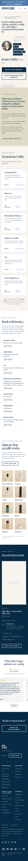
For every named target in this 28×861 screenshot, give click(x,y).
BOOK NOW (15, 755)
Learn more (19, 184)
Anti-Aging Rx (5, 810)
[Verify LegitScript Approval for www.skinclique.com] (4, 854)
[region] (14, 583)
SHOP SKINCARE (10, 463)
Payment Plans (5, 835)
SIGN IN (4, 755)
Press (16, 808)
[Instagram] (2, 842)
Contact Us (18, 819)
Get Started (7, 206)
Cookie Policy (5, 827)
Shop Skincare (19, 768)
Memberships (18, 794)
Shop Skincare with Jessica (14, 76)
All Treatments (5, 768)
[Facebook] (6, 842)
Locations (17, 797)
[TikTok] (9, 842)
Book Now (18, 4)
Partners (17, 811)
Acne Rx (4, 807)
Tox (3, 771)
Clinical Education (19, 805)
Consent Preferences (6, 833)
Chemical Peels (6, 781)
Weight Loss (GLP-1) (7, 798)
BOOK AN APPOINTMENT (14, 728)
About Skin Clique (19, 800)
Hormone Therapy (6, 804)
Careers (17, 803)
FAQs (16, 816)
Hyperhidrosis (5, 787)
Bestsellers (18, 771)
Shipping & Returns (17, 833)
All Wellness (5, 796)
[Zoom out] (24, 565)
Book (6, 184)
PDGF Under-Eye (6, 784)
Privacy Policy (5, 825)
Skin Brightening (6, 812)
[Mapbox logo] (5, 603)
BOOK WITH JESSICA (14, 69)
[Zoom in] (24, 563)
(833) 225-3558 (7, 750)
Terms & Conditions (14, 825)
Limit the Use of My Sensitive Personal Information (13, 829)
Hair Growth (5, 801)
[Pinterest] (12, 842)
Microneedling (5, 779)
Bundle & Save (19, 777)
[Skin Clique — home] (8, 8)
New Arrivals (18, 774)
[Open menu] (25, 8)
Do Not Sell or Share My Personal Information (12, 831)
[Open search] (20, 8)
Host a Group (18, 814)
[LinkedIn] (15, 842)
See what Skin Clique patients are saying (14, 673)
